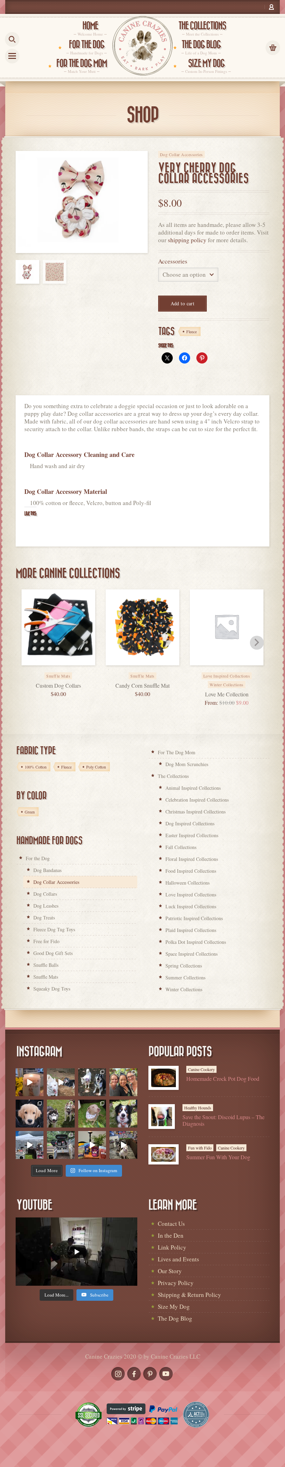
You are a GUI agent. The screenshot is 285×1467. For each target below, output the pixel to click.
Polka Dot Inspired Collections (195, 942)
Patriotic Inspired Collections (194, 918)
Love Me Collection (227, 694)
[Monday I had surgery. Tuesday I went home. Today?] (29, 1082)
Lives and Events (178, 1259)
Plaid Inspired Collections (190, 930)
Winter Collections (226, 684)
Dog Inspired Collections (189, 823)
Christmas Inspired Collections (195, 811)
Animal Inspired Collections (193, 788)
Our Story (170, 1271)
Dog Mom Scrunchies (186, 764)
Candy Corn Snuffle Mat (142, 685)
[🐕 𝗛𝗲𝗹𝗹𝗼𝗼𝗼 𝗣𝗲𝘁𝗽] (61, 1145)
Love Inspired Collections (190, 894)
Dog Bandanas (47, 870)
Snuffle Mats (45, 976)
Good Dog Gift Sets (53, 953)
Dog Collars (45, 894)
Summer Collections (185, 977)
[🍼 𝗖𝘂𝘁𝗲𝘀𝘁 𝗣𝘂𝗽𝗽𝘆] (29, 1114)
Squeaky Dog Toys (51, 988)
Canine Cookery (201, 1069)
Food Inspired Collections (190, 871)
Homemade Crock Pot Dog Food (222, 1078)
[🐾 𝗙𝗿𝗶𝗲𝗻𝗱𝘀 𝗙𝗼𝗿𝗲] (61, 1114)
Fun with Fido (200, 1148)
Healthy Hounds (197, 1107)
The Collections (173, 776)
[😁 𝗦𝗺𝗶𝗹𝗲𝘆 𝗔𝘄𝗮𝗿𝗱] (123, 1114)
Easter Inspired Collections (191, 835)
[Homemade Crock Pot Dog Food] (163, 1078)
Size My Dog (174, 1306)
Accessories (172, 261)
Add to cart (183, 303)
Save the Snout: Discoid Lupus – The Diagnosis (223, 1120)
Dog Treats (44, 917)
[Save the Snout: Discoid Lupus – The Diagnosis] (161, 1116)
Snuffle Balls (45, 965)
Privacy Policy (176, 1283)
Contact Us (171, 1224)
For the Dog (38, 858)
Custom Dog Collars (58, 685)
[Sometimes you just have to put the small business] (123, 1082)
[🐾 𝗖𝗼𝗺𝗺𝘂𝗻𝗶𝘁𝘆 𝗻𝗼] (92, 1082)
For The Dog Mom (176, 752)
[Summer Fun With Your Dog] (163, 1154)
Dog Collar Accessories (181, 154)
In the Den (171, 1235)
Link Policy (172, 1247)
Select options (234, 671)
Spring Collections (183, 965)
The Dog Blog (175, 1318)
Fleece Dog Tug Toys (54, 929)
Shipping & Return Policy (189, 1295)
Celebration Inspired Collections (197, 799)
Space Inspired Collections (191, 953)
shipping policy (187, 240)
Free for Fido (46, 941)
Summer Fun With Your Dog (218, 1157)
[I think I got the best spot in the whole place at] (29, 1145)
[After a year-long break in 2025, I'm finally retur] (123, 1145)
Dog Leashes (45, 905)
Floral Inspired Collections (191, 859)
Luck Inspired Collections (190, 906)
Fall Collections (180, 847)
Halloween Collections (187, 882)
